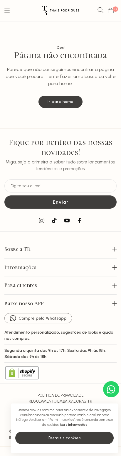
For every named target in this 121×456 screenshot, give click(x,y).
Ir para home (60, 101)
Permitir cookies (64, 438)
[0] (111, 10)
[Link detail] (41, 221)
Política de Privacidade (60, 395)
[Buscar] (100, 10)
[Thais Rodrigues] (60, 10)
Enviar (60, 202)
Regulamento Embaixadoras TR (60, 401)
